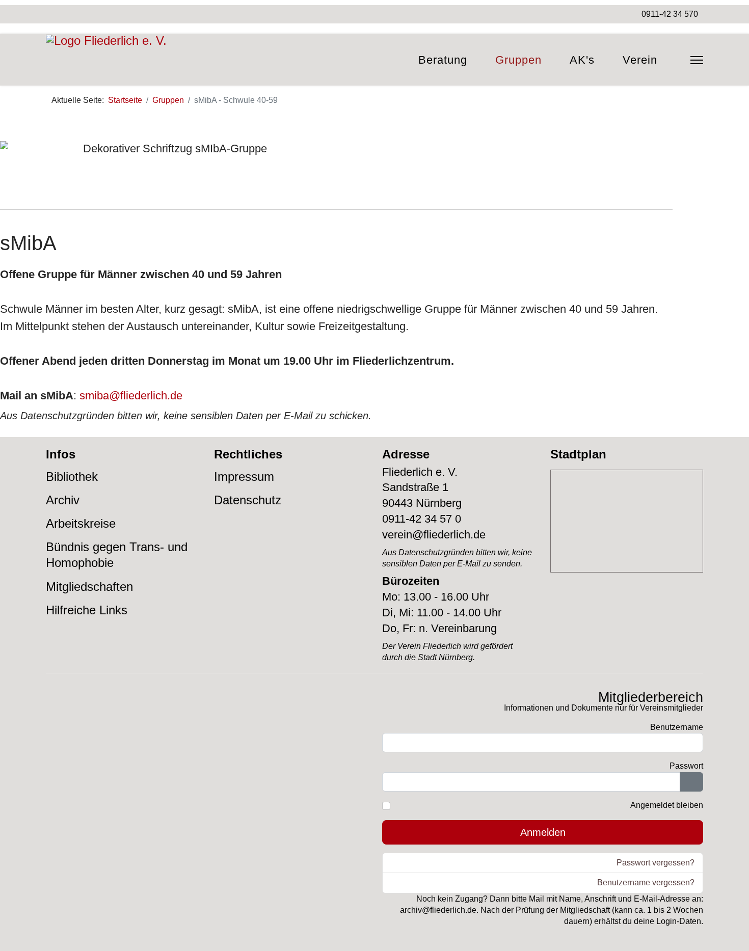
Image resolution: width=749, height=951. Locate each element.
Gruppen (518, 60)
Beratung (442, 60)
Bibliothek (72, 476)
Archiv (62, 500)
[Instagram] (66, 14)
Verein (640, 60)
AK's (582, 60)
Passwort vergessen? (655, 862)
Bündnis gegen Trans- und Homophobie (117, 554)
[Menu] (696, 60)
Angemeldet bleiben (666, 805)
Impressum (244, 476)
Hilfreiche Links (86, 610)
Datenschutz (247, 500)
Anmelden (543, 832)
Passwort (686, 766)
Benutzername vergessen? (645, 882)
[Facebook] (49, 14)
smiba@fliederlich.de (130, 395)
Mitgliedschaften (89, 586)
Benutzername (676, 727)
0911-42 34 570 (669, 14)
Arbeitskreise (81, 523)
